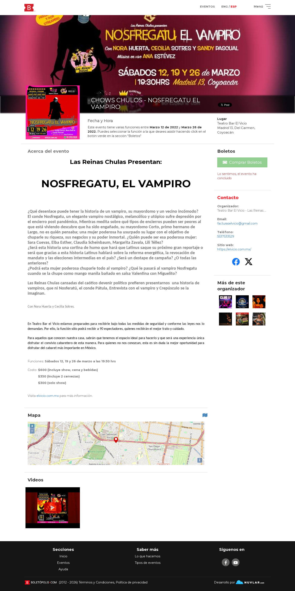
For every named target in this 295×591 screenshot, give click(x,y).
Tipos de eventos (147, 563)
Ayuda (63, 569)
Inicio (63, 556)
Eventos (63, 563)
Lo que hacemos (147, 556)
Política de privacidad (132, 582)
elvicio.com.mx (47, 396)
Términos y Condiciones (96, 582)
